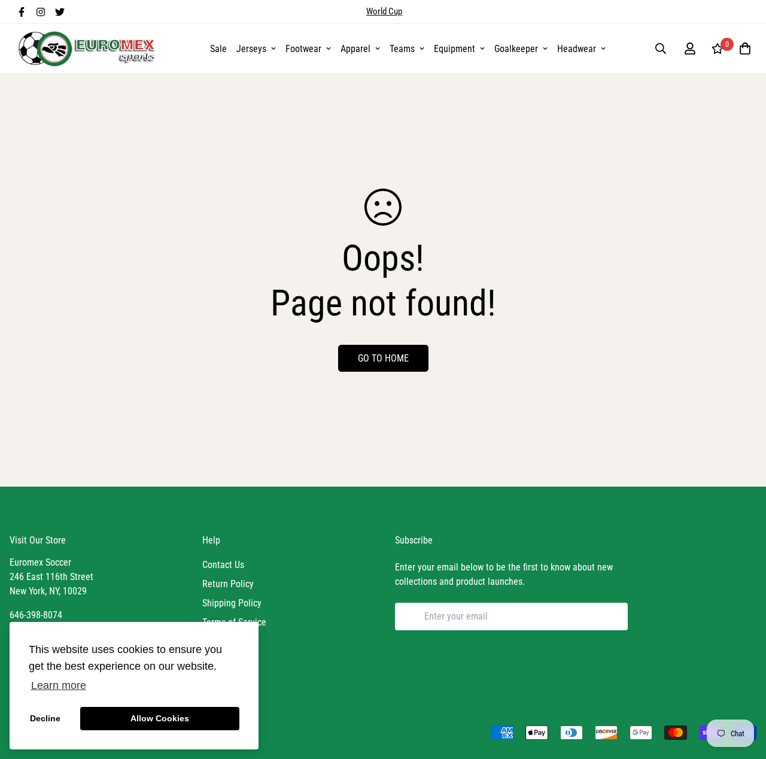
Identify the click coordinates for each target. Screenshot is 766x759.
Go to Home (383, 358)
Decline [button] (45, 718)
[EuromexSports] (88, 48)
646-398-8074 (36, 615)
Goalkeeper (516, 48)
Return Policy (228, 584)
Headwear (576, 48)
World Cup (384, 11)
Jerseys (251, 48)
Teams (402, 48)
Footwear (303, 48)
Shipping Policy (232, 603)
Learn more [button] (58, 685)
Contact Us (223, 564)
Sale (218, 48)
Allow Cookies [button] (159, 718)
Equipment (454, 48)
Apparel (355, 48)
